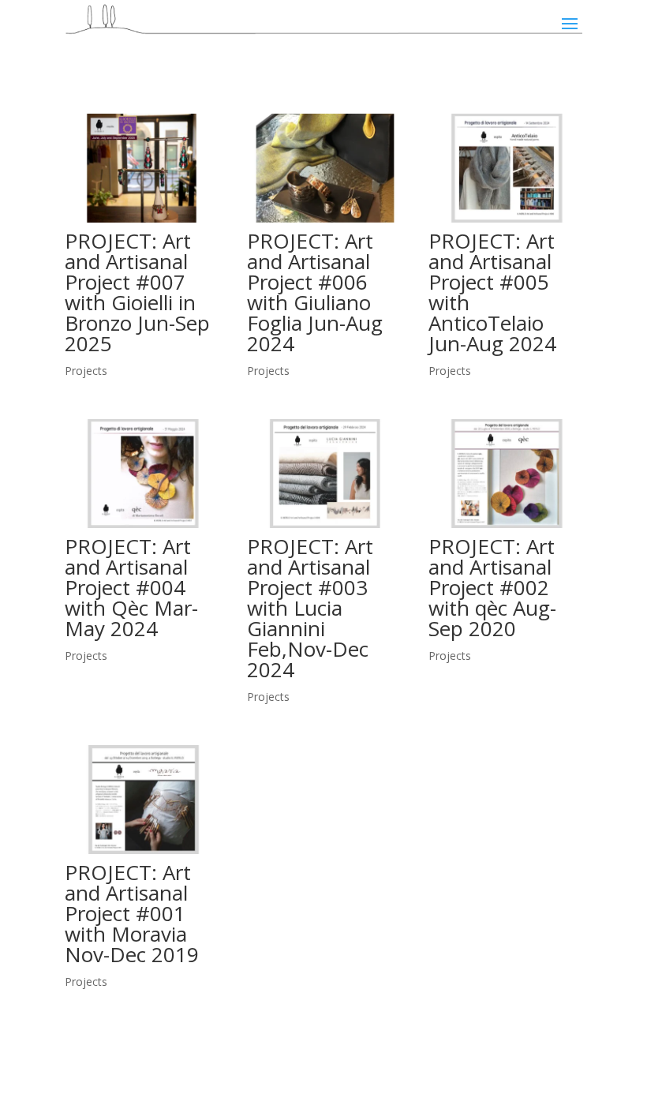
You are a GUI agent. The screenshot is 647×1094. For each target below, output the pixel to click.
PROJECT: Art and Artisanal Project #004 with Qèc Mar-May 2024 (131, 587)
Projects (86, 370)
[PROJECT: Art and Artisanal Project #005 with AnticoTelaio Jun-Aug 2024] (505, 168)
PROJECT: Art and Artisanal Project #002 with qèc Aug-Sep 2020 (492, 587)
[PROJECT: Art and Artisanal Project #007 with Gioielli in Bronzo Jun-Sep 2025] (142, 168)
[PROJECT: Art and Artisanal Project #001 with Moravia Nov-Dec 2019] (142, 799)
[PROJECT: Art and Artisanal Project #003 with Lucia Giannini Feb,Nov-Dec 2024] (324, 473)
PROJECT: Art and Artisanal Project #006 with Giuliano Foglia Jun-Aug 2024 (315, 292)
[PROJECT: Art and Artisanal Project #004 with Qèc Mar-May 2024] (142, 473)
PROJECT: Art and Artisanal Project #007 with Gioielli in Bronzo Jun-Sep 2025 (137, 292)
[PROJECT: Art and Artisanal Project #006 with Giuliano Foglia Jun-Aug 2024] (324, 168)
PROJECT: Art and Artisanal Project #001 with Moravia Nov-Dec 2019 (132, 913)
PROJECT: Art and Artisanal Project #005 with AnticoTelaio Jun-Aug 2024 (492, 292)
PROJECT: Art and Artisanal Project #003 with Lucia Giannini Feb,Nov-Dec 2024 (310, 608)
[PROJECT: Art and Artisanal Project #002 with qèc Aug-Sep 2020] (505, 473)
